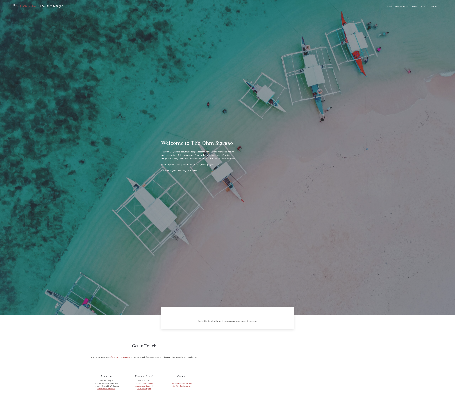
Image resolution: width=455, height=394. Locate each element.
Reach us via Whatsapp (144, 383)
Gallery (415, 6)
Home (389, 6)
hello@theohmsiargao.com (182, 383)
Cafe (423, 6)
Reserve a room (401, 6)
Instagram (125, 357)
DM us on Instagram (144, 389)
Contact (434, 6)
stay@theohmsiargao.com (182, 386)
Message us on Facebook (144, 386)
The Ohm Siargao (51, 6)
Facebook (115, 357)
